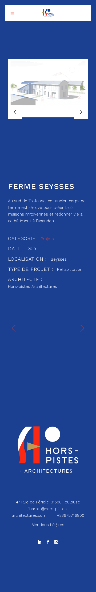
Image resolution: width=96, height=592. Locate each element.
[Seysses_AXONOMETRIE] (48, 88)
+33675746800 (70, 515)
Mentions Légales (48, 524)
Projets (47, 238)
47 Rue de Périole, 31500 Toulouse (48, 502)
